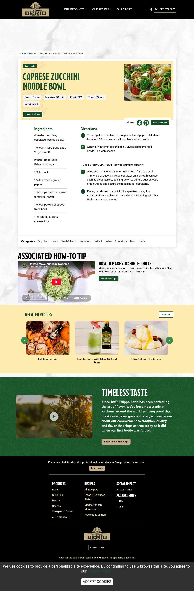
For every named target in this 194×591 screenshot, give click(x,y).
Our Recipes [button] (100, 9)
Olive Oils (57, 495)
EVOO (55, 489)
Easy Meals (44, 53)
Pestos (56, 500)
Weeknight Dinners (95, 514)
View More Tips (109, 278)
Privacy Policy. (100, 571)
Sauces (56, 506)
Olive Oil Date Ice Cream (97, 358)
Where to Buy (165, 9)
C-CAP (120, 501)
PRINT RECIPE (160, 122)
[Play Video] (54, 416)
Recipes (32, 53)
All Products (59, 517)
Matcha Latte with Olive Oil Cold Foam (47, 360)
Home (23, 53)
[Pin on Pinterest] (146, 123)
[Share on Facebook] (139, 123)
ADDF (120, 506)
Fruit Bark (146, 358)
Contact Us (97, 547)
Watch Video (33, 114)
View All (166, 314)
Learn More (97, 468)
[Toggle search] (151, 9)
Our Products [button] (74, 9)
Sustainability (124, 489)
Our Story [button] (124, 9)
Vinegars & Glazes (63, 511)
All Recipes (91, 489)
